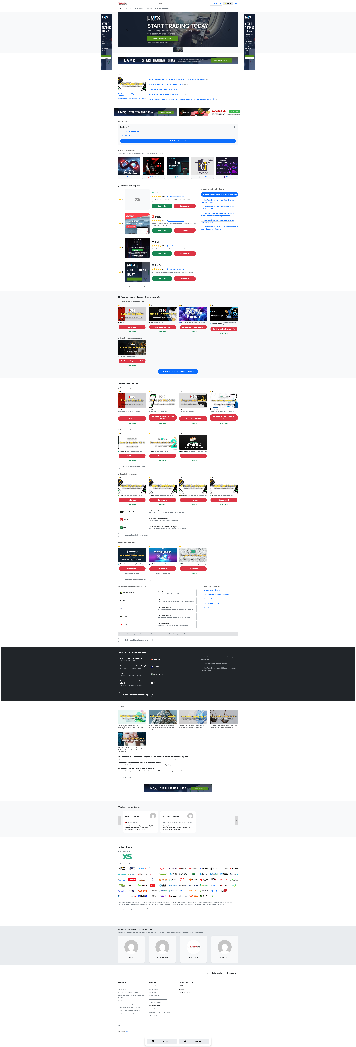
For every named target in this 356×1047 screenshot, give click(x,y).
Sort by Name (122, 989)
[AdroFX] (142, 868)
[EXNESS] (183, 874)
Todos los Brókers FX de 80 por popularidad (221, 194)
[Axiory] (173, 868)
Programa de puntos (211, 603)
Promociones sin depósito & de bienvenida (140, 297)
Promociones (139, 8)
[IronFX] (152, 885)
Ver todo (128, 777)
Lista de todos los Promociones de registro (178, 371)
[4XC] (122, 868)
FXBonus (120, 902)
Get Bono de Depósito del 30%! (224, 329)
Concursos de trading (155, 1005)
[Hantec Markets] (204, 880)
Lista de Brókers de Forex (134, 910)
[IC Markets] (234, 880)
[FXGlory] (142, 879)
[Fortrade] (224, 874)
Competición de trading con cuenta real (159, 1012)
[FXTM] (193, 879)
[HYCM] (224, 879)
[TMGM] (214, 891)
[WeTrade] (193, 896)
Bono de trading (210, 608)
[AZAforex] (183, 868)
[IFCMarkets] (122, 885)
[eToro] (163, 874)
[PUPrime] (153, 891)
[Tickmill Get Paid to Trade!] (210, 112)
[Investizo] (142, 885)
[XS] (127, 856)
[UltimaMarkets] (152, 896)
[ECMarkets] (142, 874)
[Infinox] (132, 885)
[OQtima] (142, 891)
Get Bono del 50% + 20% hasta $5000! (163, 417)
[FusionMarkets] (122, 879)
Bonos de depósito (210, 599)
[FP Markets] (234, 874)
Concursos (149, 8)
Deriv (158, 216)
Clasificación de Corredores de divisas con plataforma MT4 (217, 208)
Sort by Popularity (123, 986)
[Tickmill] (183, 891)
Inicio (121, 8)
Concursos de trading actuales (132, 652)
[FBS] (193, 874)
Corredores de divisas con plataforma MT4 (129, 1007)
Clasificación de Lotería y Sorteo (215, 663)
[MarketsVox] (234, 885)
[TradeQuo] (234, 891)
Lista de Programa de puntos (135, 579)
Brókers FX (129, 8)
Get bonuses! (185, 206)
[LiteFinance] (204, 885)
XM (157, 241)
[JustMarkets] (173, 885)
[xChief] (203, 896)
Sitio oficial (162, 206)
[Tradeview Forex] (132, 896)
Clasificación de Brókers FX (187, 982)
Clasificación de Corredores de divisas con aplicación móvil (217, 221)
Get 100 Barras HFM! (162, 327)
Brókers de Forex (126, 847)
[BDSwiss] (193, 868)
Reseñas (181, 986)
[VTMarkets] (183, 896)
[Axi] (162, 868)
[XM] (214, 896)
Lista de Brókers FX (179, 141)
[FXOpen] (163, 880)
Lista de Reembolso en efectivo (136, 535)
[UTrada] (163, 896)
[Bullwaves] (204, 868)
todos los (172, 902)
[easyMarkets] (132, 874)
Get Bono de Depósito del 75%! (132, 361)
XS (156, 192)
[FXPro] (183, 879)
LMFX (158, 265)
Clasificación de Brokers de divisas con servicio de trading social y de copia (219, 228)
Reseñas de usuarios (176, 197)
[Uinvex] (142, 896)
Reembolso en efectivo (212, 590)
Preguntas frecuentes (162, 8)
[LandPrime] (193, 885)
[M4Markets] (224, 885)
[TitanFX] (204, 891)
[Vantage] (173, 896)
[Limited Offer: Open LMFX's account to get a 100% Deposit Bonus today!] (178, 60)
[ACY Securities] (132, 868)
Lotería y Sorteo (153, 1015)
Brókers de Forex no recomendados (128, 992)
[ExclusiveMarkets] (173, 874)
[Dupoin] (122, 874)
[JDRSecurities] (162, 885)
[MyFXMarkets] (122, 890)
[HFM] (213, 879)
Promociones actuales (128, 383)
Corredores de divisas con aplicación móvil (129, 1001)
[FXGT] (152, 879)
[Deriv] (224, 868)
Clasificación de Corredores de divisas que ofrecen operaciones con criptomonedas (217, 214)
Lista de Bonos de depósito (135, 466)
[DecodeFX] (214, 868)
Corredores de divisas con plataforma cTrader (130, 1004)
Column (122, 706)
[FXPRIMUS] (173, 880)
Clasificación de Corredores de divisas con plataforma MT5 (217, 201)
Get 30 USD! (132, 327)
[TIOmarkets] (193, 891)
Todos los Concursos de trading (136, 695)
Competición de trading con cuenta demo (160, 1009)
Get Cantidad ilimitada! (193, 419)
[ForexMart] (214, 874)
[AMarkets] (152, 868)
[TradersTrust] (122, 896)
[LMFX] (178, 29)
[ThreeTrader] (173, 891)
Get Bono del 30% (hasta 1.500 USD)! (224, 417)
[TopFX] (224, 890)
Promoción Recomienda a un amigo (217, 594)
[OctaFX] (132, 891)
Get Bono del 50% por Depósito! (193, 327)
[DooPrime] (234, 868)
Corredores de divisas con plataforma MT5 (129, 1010)
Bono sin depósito (154, 989)
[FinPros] (203, 874)
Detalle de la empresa (132, 573)
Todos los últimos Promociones (136, 640)
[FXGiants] (132, 879)
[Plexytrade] (163, 891)
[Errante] (153, 874)
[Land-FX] (183, 885)
